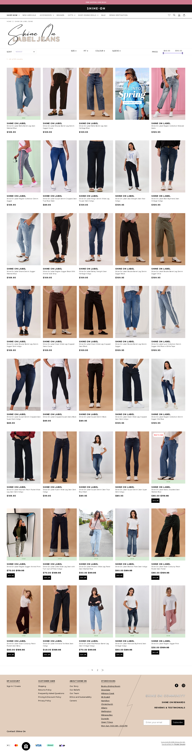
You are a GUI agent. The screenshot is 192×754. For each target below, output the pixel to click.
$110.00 (178, 51)
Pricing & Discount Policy (49, 697)
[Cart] (184, 16)
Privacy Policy (44, 701)
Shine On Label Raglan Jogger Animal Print (23, 567)
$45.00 (167, 51)
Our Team (74, 693)
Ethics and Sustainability (81, 697)
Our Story (74, 686)
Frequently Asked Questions (51, 693)
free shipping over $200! (96, 2)
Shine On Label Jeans (24, 21)
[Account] (179, 16)
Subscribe (178, 722)
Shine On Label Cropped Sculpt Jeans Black (59, 417)
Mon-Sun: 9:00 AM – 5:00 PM (114, 726)
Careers (73, 701)
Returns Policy (45, 690)
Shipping (42, 686)
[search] (174, 15)
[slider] (163, 53)
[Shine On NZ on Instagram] (183, 685)
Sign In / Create (14, 686)
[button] (25, 52)
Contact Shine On (16, 731)
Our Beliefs (75, 690)
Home (9, 21)
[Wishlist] (169, 16)
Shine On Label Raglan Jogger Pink (165, 644)
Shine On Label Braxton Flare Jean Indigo (131, 567)
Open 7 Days (107, 722)
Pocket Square (179, 744)
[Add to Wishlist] (37, 71)
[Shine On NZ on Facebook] (176, 685)
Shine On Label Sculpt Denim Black (92, 417)
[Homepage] (96, 8)
